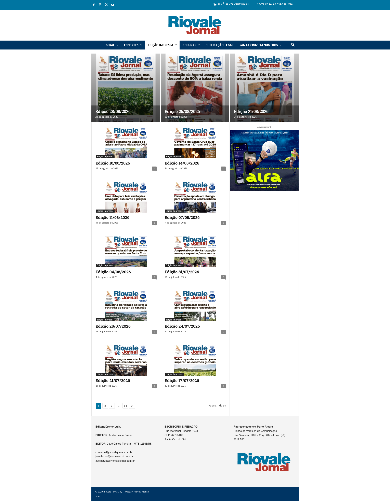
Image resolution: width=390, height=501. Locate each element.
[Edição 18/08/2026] (126, 142)
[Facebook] (93, 5)
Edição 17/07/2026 (182, 380)
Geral (110, 45)
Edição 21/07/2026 (113, 380)
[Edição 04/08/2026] (126, 250)
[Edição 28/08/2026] (125, 94)
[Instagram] (100, 5)
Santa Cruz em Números (258, 45)
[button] (292, 45)
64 (125, 405)
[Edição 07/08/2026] (195, 196)
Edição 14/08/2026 (182, 163)
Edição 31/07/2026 (182, 271)
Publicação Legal (219, 45)
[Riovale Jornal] (195, 25)
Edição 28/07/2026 (113, 326)
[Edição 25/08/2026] (195, 94)
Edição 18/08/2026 (113, 163)
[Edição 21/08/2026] (264, 94)
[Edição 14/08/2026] (195, 142)
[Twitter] (106, 5)
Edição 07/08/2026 (182, 217)
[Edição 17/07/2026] (195, 359)
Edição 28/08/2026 (113, 111)
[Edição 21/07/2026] (126, 359)
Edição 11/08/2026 (112, 217)
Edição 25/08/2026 (182, 111)
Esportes (131, 45)
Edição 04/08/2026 (113, 271)
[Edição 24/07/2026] (195, 305)
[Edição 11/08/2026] (126, 196)
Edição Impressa (160, 45)
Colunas (189, 45)
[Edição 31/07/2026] (195, 250)
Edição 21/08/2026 (251, 111)
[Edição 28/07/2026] (126, 305)
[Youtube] (112, 5)
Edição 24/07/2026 (182, 326)
